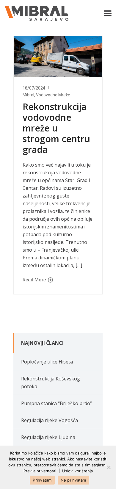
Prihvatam (42, 480)
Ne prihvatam (73, 480)
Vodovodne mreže (53, 95)
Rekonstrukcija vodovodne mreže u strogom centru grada (56, 128)
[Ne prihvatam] (109, 467)
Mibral (28, 95)
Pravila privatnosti (39, 470)
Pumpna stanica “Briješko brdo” (56, 403)
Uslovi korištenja (77, 470)
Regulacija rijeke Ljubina (48, 437)
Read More (35, 280)
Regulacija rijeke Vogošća (49, 420)
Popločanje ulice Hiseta (47, 361)
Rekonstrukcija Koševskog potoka (50, 382)
